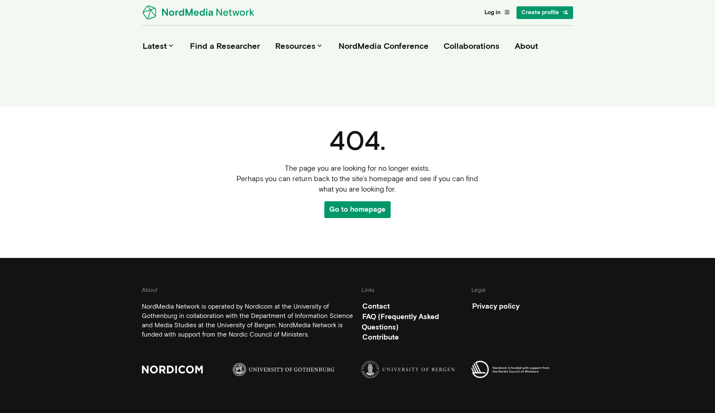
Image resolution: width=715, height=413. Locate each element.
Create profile (544, 12)
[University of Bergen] (412, 369)
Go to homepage (357, 209)
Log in (496, 12)
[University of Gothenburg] (283, 369)
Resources (299, 46)
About (526, 46)
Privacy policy (495, 306)
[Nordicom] (193, 369)
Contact (376, 306)
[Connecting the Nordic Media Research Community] (199, 12)
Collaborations (471, 46)
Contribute (380, 337)
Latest (159, 46)
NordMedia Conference (384, 46)
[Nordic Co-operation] (522, 369)
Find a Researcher (225, 46)
